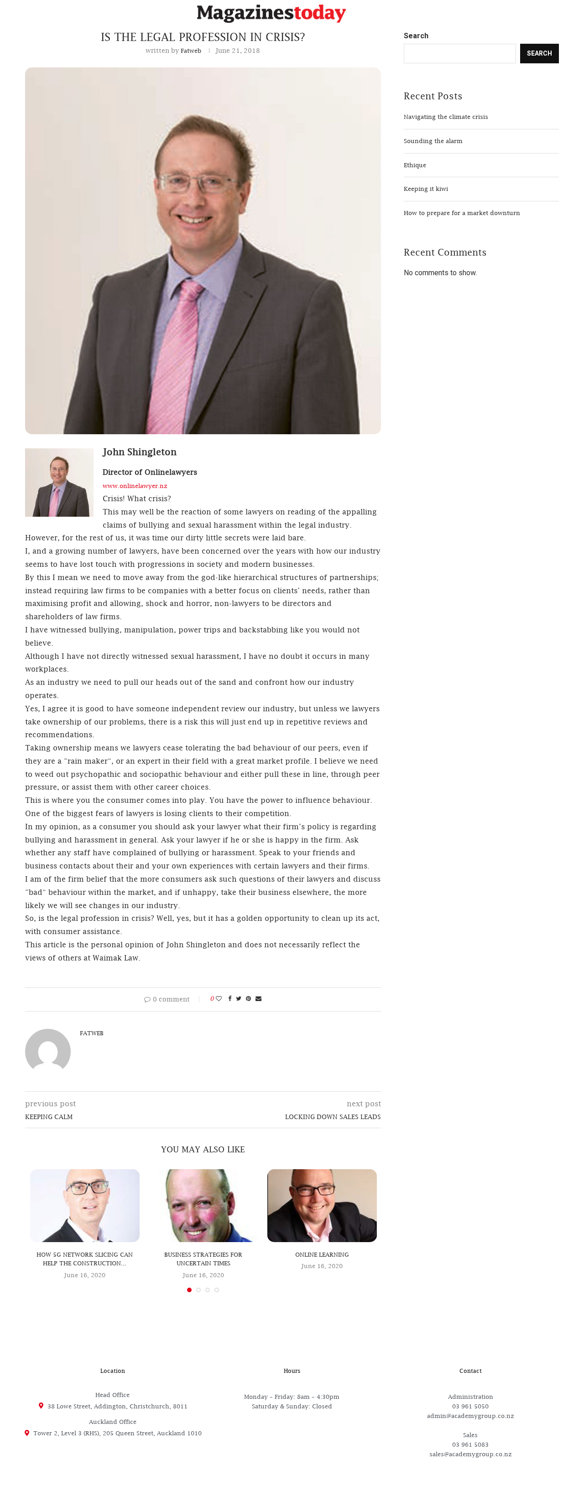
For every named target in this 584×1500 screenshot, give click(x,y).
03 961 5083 (470, 1444)
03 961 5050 (470, 1406)
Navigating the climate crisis (446, 116)
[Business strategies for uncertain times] (203, 1205)
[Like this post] (219, 998)
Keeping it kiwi (426, 188)
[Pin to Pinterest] (248, 998)
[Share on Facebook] (229, 998)
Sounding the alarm (433, 140)
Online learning (322, 1254)
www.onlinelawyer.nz (135, 485)
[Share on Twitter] (238, 998)
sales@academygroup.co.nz (470, 1454)
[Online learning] (322, 1205)
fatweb (191, 50)
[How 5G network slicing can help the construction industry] (85, 1205)
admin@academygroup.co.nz (470, 1415)
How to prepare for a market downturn (462, 212)
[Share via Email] (258, 998)
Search (416, 36)
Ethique (415, 165)
